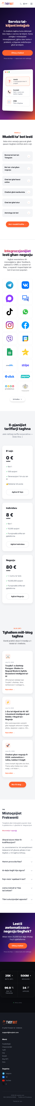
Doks (3, 1062)
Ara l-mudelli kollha (17, 224)
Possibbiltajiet (6, 1044)
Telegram (8, 1073)
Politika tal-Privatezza (25, 1097)
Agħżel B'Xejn (17, 492)
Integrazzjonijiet (7, 1047)
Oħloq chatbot (17, 53)
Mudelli (4, 1056)
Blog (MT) (5, 1059)
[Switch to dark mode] (20, 3)
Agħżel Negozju (17, 596)
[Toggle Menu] (31, 4)
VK (6, 1077)
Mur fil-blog (18, 785)
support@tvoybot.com (10, 1032)
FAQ (3, 1053)
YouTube (8, 1080)
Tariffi (4, 1050)
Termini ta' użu (17, 1101)
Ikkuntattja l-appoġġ (9, 831)
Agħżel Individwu (18, 544)
